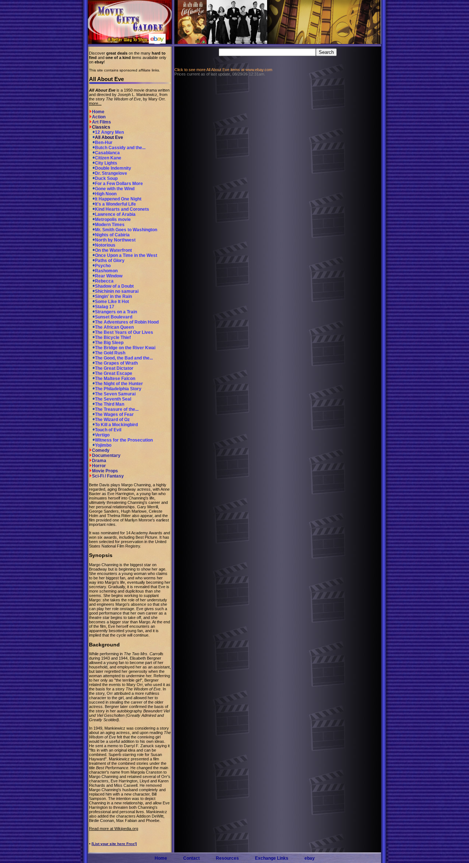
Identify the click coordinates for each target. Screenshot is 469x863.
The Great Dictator (114, 368)
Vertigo (102, 435)
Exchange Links (271, 858)
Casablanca (107, 152)
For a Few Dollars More (119, 183)
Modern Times (110, 224)
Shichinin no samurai (117, 291)
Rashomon (106, 270)
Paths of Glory (110, 260)
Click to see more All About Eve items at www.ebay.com (223, 69)
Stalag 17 (104, 306)
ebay (309, 858)
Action (99, 116)
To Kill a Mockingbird (116, 424)
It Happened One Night (118, 199)
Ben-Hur (103, 142)
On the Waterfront (113, 250)
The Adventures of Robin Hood (127, 322)
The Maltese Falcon (115, 378)
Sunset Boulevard (113, 317)
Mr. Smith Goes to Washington (126, 229)
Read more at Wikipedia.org (113, 828)
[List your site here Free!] (114, 844)
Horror (99, 465)
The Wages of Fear (114, 414)
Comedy (101, 450)
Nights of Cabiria (112, 234)
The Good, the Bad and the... (124, 358)
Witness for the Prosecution (124, 440)
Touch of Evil (108, 429)
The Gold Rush (110, 352)
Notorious (105, 245)
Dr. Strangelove (111, 173)
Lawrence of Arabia (115, 214)
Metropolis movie (113, 219)
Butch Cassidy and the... (120, 147)
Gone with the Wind (114, 188)
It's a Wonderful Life (115, 204)
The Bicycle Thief (113, 337)
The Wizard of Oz (112, 419)
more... (95, 103)
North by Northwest (115, 240)
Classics (101, 127)
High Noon (106, 193)
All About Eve (109, 137)
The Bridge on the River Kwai (125, 347)
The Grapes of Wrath (116, 363)
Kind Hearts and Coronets (122, 209)
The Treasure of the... (117, 409)
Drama (99, 460)
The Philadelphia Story (118, 388)
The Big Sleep (109, 342)
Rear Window (108, 276)
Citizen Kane (108, 158)
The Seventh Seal (113, 399)
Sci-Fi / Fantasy (108, 476)
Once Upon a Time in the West (126, 255)
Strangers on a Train (116, 311)
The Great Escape (113, 373)
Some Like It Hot (112, 301)
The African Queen (114, 327)
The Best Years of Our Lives (124, 332)
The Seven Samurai (115, 394)
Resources (227, 858)
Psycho (103, 265)
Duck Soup (106, 178)
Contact (191, 858)
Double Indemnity (113, 168)
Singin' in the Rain (113, 296)
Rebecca (104, 281)
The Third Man (109, 404)
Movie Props (105, 470)
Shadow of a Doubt (114, 286)
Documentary (106, 455)
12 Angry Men (109, 132)
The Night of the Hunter (119, 383)
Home (98, 111)
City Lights (106, 163)
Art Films (101, 122)
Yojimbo (103, 445)
